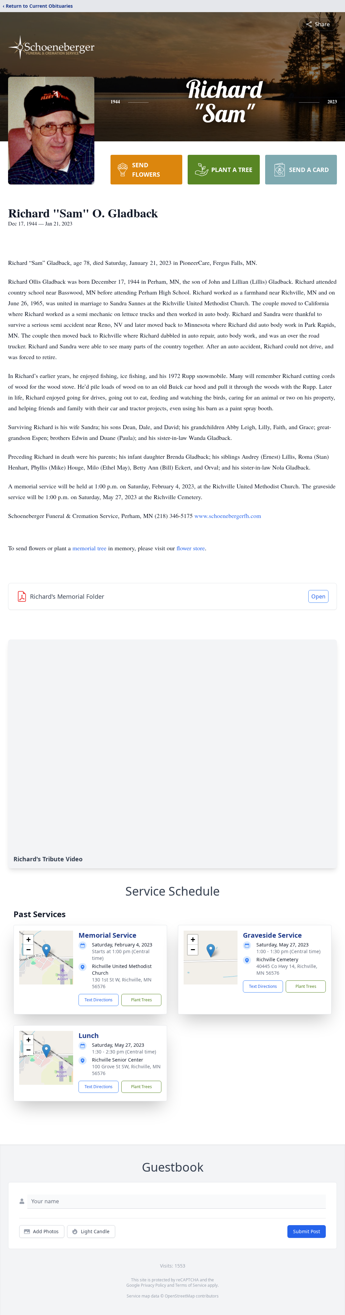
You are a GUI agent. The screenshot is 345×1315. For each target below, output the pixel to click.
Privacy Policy (153, 1285)
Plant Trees (141, 1000)
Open (318, 596)
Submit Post (306, 1231)
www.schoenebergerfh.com (227, 516)
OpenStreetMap (180, 1296)
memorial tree (89, 548)
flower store (191, 548)
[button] (46, 951)
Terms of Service (191, 1285)
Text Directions (99, 1000)
